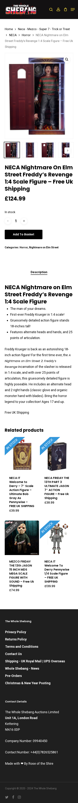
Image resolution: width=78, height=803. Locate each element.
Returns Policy (16, 639)
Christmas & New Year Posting (28, 683)
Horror (26, 35)
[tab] (39, 272)
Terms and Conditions (21, 646)
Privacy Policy (15, 632)
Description (39, 272)
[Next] (67, 150)
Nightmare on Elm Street (44, 247)
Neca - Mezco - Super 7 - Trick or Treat (44, 29)
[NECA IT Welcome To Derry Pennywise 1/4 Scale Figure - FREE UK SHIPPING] (57, 538)
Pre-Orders (13, 676)
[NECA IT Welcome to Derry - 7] (22, 454)
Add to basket (23, 234)
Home (9, 29)
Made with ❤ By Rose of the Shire (29, 763)
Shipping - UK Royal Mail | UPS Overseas (35, 661)
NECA (13, 35)
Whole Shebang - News (22, 668)
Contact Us (13, 654)
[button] (73, 9)
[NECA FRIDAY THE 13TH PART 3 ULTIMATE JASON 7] (57, 454)
